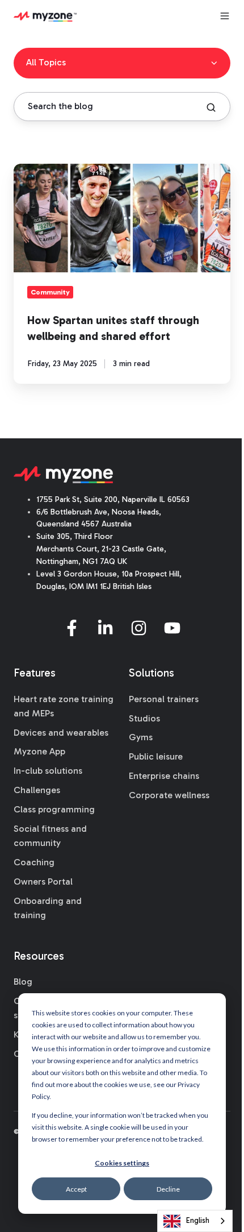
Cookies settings (122, 1163)
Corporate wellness (169, 795)
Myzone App (39, 751)
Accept (76, 1189)
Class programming (54, 809)
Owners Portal (43, 881)
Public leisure (156, 756)
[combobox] (195, 1221)
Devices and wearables (61, 732)
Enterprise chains (164, 775)
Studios (144, 718)
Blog (23, 981)
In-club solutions (48, 770)
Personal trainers (164, 699)
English (197, 1220)
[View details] (72, 628)
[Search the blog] (211, 107)
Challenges (37, 790)
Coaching (34, 862)
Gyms (141, 737)
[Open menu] (224, 16)
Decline (168, 1189)
